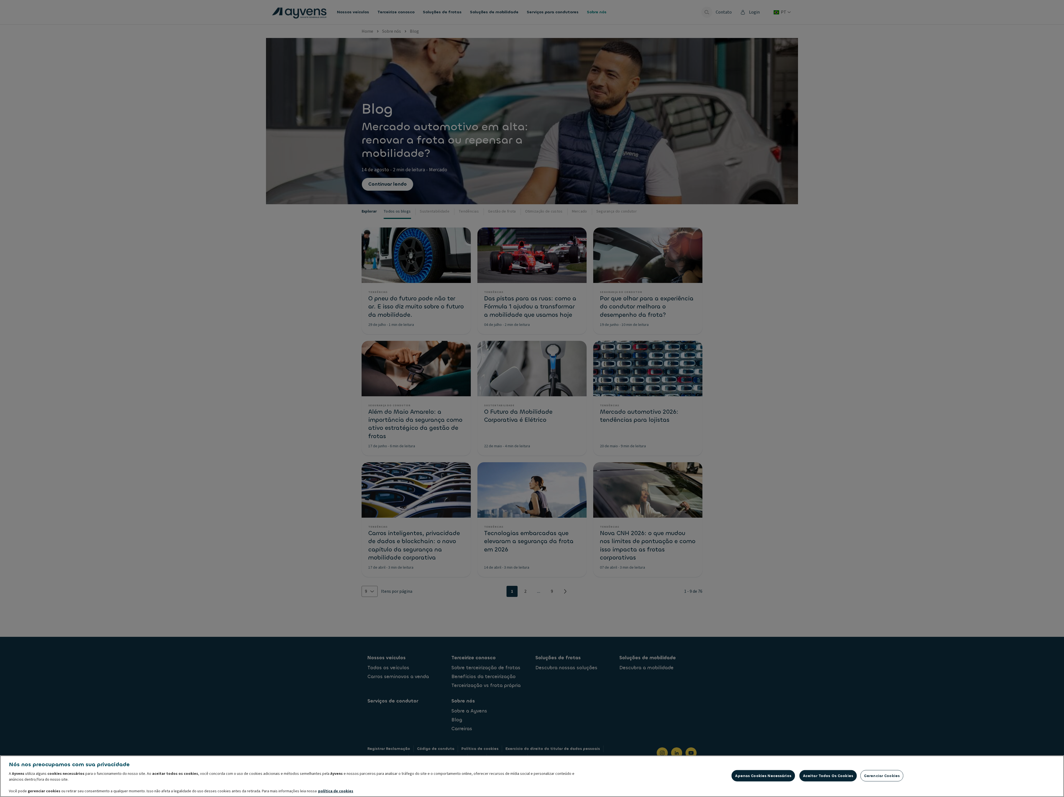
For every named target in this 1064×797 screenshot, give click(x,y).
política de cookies (335, 791)
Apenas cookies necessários (763, 775)
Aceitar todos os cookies (828, 775)
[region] (532, 776)
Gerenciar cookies (882, 775)
